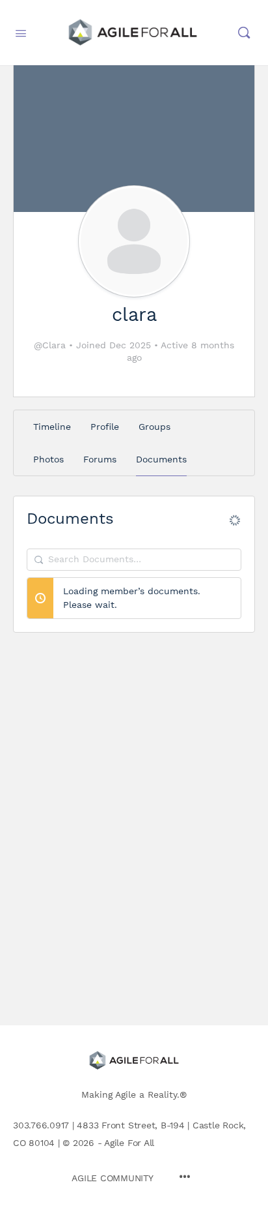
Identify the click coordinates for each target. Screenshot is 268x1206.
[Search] (244, 32)
